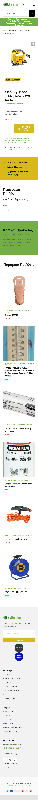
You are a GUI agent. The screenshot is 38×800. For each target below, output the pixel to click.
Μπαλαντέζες (24, 588)
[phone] (15, 760)
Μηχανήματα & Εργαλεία (21, 139)
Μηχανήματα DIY (27, 140)
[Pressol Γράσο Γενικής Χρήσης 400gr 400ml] (19, 388)
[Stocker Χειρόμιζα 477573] (19, 498)
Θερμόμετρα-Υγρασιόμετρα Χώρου (15, 363)
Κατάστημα (12, 31)
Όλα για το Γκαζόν (10, 142)
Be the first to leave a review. (14, 103)
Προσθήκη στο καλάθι (25, 129)
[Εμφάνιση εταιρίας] (12, 75)
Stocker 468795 (11, 315)
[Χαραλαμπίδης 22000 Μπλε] (19, 551)
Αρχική (5, 31)
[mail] (10, 760)
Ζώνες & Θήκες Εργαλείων (13, 310)
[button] (33, 44)
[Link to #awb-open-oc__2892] (34, 5)
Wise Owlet (27, 786)
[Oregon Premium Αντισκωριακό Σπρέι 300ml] (19, 443)
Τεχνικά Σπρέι (24, 480)
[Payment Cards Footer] (19, 791)
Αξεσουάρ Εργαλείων (11, 535)
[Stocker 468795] (19, 274)
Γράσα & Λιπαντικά (10, 425)
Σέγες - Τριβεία (21, 142)
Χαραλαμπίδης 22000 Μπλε (16, 592)
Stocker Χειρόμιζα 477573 (16, 539)
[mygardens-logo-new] (10, 3)
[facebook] (5, 760)
